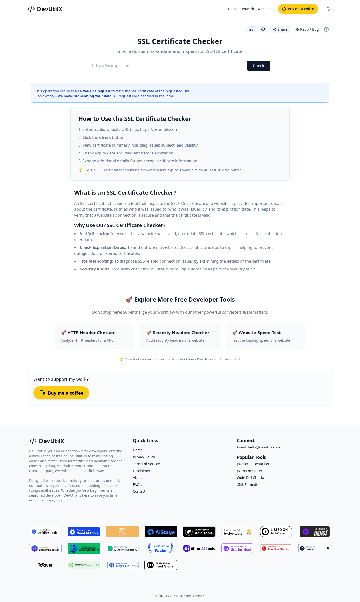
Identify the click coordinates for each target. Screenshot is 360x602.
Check (258, 65)
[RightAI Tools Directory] (122, 531)
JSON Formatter (249, 470)
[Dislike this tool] (263, 29)
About (138, 477)
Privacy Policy (144, 457)
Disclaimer (141, 470)
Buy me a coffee (66, 393)
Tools (232, 8)
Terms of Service (146, 463)
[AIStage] (161, 531)
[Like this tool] (251, 29)
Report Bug (309, 29)
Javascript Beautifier (253, 463)
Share (282, 29)
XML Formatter (249, 484)
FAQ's (137, 484)
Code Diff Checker (251, 477)
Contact (139, 491)
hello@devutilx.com (264, 447)
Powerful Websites (257, 8)
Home (138, 450)
